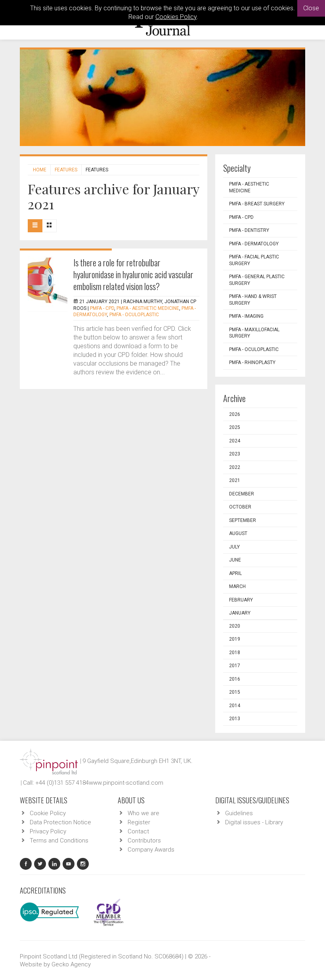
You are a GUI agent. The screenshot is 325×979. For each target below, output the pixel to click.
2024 (234, 441)
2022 (234, 467)
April (235, 573)
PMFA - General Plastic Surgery (257, 280)
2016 (234, 679)
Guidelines (239, 813)
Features (66, 170)
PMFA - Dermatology (254, 244)
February (241, 600)
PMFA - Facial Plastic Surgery (254, 260)
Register (139, 822)
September (242, 520)
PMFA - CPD (102, 308)
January (239, 613)
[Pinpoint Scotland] (49, 761)
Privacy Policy (48, 831)
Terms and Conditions (59, 840)
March (237, 586)
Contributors (144, 840)
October (240, 507)
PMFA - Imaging (246, 316)
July (234, 547)
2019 (234, 639)
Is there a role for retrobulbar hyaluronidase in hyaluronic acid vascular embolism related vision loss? (133, 274)
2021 (234, 480)
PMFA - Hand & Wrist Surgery (253, 300)
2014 (234, 705)
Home (39, 170)
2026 (234, 414)
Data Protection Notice (60, 822)
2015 (234, 692)
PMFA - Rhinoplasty (252, 362)
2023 (234, 454)
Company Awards (151, 849)
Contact (138, 831)
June (235, 560)
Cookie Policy (48, 813)
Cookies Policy (176, 17)
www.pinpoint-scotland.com (126, 782)
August (238, 533)
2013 (234, 718)
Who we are (143, 813)
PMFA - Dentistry (249, 230)
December (241, 494)
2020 (234, 626)
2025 (234, 427)
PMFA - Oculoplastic (134, 314)
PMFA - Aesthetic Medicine (148, 308)
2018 (234, 652)
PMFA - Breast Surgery (257, 204)
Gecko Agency (71, 964)
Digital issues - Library (254, 822)
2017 (234, 665)
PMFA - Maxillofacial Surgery (254, 333)
